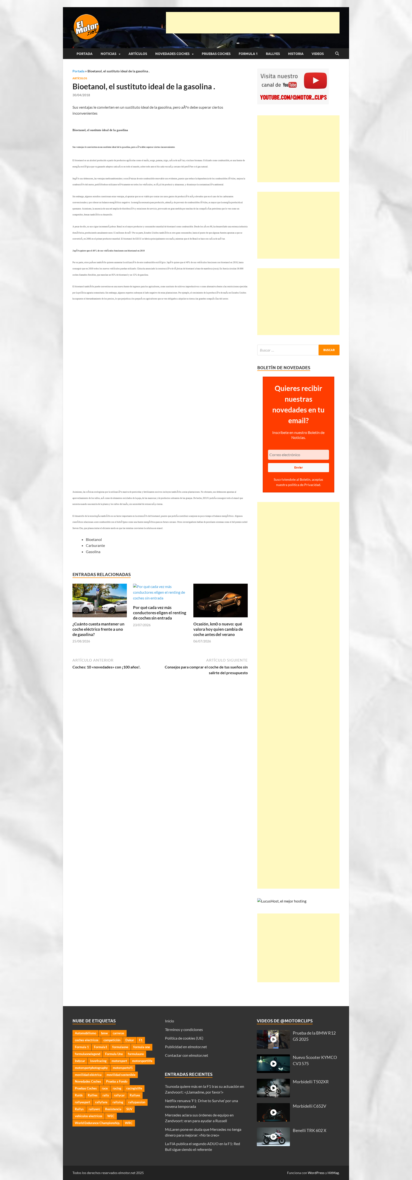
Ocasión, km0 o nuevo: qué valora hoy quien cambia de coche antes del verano (218, 629)
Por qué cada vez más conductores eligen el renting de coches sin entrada (159, 612)
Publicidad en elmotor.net (186, 1046)
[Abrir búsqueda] (337, 53)
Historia (296, 54)
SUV (129, 1109)
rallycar (119, 1095)
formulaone (120, 1047)
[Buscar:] (298, 350)
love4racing (98, 1061)
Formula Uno (114, 1054)
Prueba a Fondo (116, 1081)
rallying (118, 1102)
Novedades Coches (172, 54)
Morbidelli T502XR (311, 1081)
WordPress (316, 1173)
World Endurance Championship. (97, 1123)
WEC (110, 1116)
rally (106, 1095)
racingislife (134, 1088)
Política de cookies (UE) (184, 1038)
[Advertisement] (253, 22)
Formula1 (100, 1047)
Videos (318, 54)
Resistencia (113, 1109)
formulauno (136, 1054)
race (105, 1088)
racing (117, 1088)
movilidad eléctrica (88, 1075)
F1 (141, 1040)
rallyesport (82, 1102)
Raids (79, 1095)
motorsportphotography (91, 1068)
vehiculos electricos (88, 1116)
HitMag (333, 1173)
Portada (85, 54)
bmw (104, 1033)
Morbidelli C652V (309, 1106)
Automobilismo (85, 1033)
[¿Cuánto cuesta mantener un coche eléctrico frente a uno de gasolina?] (99, 602)
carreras (118, 1033)
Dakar (129, 1040)
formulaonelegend (87, 1054)
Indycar (80, 1061)
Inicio (169, 1021)
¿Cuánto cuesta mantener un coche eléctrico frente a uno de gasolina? (98, 629)
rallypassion (136, 1102)
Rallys (79, 1109)
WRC (129, 1123)
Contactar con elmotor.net (186, 1055)
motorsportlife (142, 1061)
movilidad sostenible (121, 1075)
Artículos (138, 54)
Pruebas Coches (216, 54)
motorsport (119, 1061)
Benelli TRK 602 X (309, 1130)
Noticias (108, 54)
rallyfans (101, 1102)
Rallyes (273, 54)
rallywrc (94, 1109)
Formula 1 (248, 54)
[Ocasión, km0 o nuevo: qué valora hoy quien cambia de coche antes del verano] (220, 602)
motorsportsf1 (123, 1068)
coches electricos (86, 1040)
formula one (141, 1047)
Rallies (93, 1095)
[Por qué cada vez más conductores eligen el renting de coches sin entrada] (160, 593)
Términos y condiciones (184, 1029)
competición (111, 1040)
